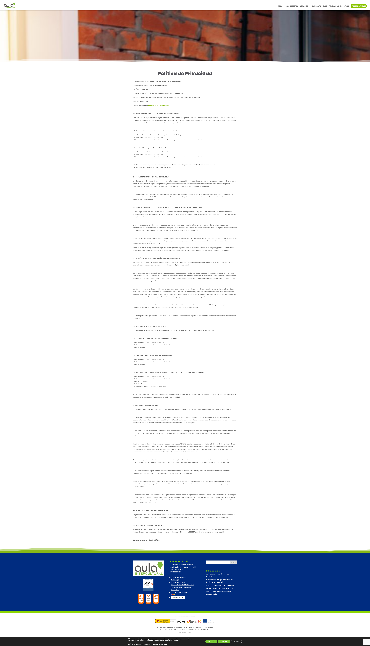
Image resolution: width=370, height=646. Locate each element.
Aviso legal (163, 644)
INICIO (280, 6)
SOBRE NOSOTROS (291, 6)
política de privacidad (150, 644)
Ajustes (236, 642)
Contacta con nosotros (179, 592)
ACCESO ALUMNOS (359, 6)
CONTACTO (316, 6)
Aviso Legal (175, 580)
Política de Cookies (178, 582)
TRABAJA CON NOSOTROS (339, 6)
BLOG (325, 6)
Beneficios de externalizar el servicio (219, 588)
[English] (172, 594)
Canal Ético (175, 590)
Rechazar (224, 642)
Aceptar (211, 642)
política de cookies (135, 644)
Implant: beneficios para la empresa (220, 585)
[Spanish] (174, 594)
